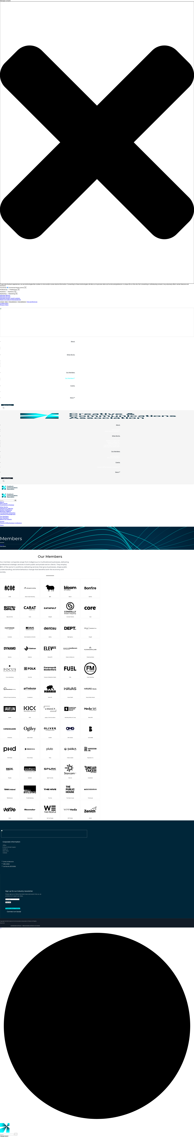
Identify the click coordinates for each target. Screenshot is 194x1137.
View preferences (13, 302)
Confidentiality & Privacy (16, 925)
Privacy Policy (4, 305)
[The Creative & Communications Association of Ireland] (9, 491)
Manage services (5, 297)
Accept (2, 302)
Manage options (5, 295)
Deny (6, 302)
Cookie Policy (4, 303)
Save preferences (22, 302)
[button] (97, 142)
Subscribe (8, 902)
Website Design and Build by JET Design (31, 925)
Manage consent (4, 1136)
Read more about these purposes (10, 299)
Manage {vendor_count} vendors (10, 298)
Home (2, 545)
